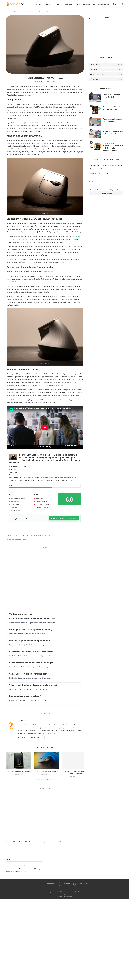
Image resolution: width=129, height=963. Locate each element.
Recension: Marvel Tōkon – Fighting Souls (113, 132)
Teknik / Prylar (13, 11)
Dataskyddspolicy (75, 892)
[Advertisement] (45, 576)
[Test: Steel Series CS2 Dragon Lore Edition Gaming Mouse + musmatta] (71, 760)
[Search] (122, 4)
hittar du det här (48, 271)
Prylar (38, 4)
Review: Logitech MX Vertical (40, 535)
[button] (8, 766)
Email (91, 181)
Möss (36, 11)
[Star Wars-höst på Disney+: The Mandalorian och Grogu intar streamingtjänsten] (95, 146)
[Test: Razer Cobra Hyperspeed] (18, 760)
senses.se (39, 81)
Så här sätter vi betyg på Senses (16, 539)
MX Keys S (10, 239)
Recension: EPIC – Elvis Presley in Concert (112, 108)
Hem (7, 11)
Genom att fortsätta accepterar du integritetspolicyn (105, 190)
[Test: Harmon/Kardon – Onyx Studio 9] (95, 98)
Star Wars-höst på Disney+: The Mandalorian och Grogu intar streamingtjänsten (113, 147)
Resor (78, 4)
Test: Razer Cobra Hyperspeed (18, 771)
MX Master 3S (36, 123)
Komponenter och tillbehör (26, 11)
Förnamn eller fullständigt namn (98, 173)
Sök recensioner (104, 4)
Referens (86, 4)
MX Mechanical (77, 236)
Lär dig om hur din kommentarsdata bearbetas (54, 842)
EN (116, 4)
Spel (57, 4)
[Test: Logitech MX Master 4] (44, 760)
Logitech (9, 400)
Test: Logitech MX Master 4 (45, 771)
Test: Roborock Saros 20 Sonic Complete (112, 120)
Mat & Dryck (67, 4)
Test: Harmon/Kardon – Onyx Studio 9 (112, 96)
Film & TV (48, 4)
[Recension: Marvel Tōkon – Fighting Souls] (95, 134)
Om (94, 4)
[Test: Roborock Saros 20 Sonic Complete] (95, 122)
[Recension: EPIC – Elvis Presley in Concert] (95, 110)
